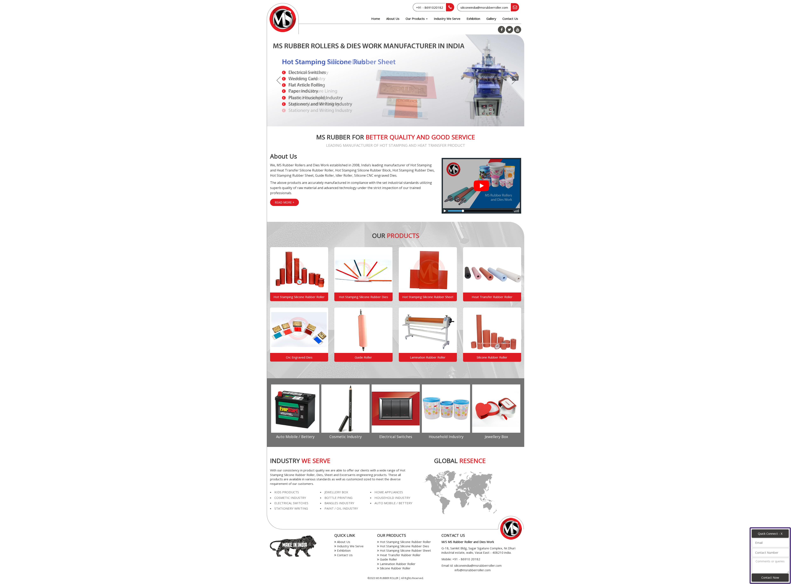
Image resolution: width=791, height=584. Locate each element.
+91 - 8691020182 (429, 7)
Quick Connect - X (770, 533)
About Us (392, 18)
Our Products (416, 18)
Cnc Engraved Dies (299, 357)
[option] (295, 412)
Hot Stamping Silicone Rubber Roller (299, 297)
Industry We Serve (447, 18)
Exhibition (473, 18)
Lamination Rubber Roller (428, 357)
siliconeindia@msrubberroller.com (484, 7)
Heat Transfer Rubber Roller (492, 297)
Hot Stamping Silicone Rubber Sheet (427, 297)
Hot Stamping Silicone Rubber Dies (363, 297)
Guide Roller (363, 357)
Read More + (284, 202)
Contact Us (510, 18)
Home (375, 18)
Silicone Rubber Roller (492, 357)
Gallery (491, 18)
